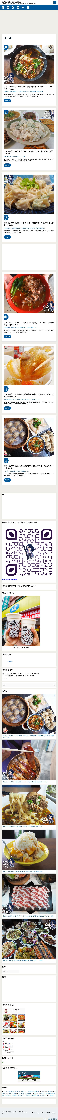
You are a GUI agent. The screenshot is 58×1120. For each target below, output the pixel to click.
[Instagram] (8, 7)
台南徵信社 (30, 1091)
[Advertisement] (29, 21)
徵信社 (6, 1091)
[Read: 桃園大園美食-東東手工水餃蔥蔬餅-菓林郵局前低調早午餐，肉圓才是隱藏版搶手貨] (29, 364)
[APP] (28, 7)
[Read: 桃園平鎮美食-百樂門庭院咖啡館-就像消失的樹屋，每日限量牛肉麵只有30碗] (29, 63)
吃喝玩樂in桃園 (20, 91)
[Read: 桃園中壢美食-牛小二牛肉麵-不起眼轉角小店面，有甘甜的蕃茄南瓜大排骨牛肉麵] (29, 292)
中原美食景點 (7, 327)
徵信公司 (50, 1091)
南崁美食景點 (7, 228)
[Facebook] (3, 7)
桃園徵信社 (8, 1095)
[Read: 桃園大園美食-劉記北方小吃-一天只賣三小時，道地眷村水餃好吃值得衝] (29, 128)
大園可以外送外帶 (15, 399)
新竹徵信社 (17, 1091)
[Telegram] (13, 7)
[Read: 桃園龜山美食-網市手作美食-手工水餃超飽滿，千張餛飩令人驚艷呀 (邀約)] (29, 193)
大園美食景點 (14, 156)
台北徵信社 (11, 1091)
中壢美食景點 (13, 91)
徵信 (15, 1093)
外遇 (35, 1093)
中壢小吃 (6, 471)
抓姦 (43, 1091)
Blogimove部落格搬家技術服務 (50, 1119)
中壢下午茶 (6, 91)
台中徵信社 (24, 1091)
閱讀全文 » (7, 101)
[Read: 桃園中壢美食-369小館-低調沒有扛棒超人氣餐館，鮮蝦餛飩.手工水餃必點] (29, 436)
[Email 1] (23, 7)
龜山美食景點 (39, 228)
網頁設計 (52, 1095)
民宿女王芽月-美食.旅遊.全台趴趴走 (11, 2)
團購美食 (20, 228)
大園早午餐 (23, 399)
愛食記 (38, 91)
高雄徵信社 (36, 1091)
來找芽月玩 (6, 655)
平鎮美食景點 (33, 91)
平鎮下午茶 (26, 91)
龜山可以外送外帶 (31, 228)
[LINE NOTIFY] (18, 7)
